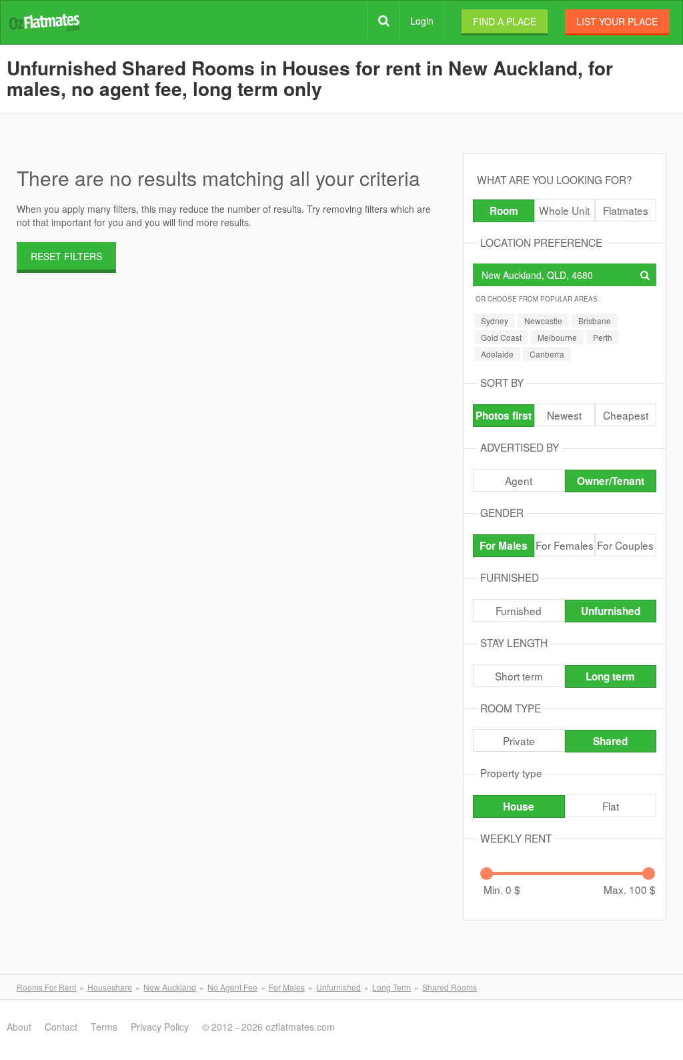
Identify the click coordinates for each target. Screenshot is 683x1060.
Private (519, 740)
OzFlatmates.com (44, 21)
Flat (610, 806)
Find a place (504, 21)
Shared (610, 741)
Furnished (519, 610)
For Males (504, 545)
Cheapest (625, 415)
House (518, 806)
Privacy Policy (160, 1026)
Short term (519, 675)
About (19, 1026)
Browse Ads (384, 21)
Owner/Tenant (610, 481)
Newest (564, 415)
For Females (565, 545)
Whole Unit (564, 210)
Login (422, 20)
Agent (518, 480)
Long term (610, 676)
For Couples (625, 545)
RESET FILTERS (66, 256)
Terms (104, 1026)
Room (504, 210)
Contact (61, 1026)
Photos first (504, 415)
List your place (617, 21)
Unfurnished (610, 611)
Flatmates (625, 210)
